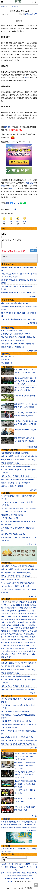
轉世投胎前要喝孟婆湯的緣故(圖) (13, 534)
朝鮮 (14, 625)
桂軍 (24, 648)
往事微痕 (10, 611)
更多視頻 (33, 816)
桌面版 (4, 864)
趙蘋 (28, 825)
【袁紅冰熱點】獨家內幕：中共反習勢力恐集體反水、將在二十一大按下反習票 (25, 381)
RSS (20, 870)
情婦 (6, 622)
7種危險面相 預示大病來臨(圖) (25, 430)
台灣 (21, 631)
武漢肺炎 (14, 602)
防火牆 (3, 637)
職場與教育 (27, 849)
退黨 (3, 613)
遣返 (19, 645)
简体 (32, 2)
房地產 (32, 628)
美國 (25, 616)
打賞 (26, 14)
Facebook (30, 867)
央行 (26, 625)
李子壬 (18, 828)
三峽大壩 (20, 608)
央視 (31, 642)
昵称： (4, 234)
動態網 (25, 875)
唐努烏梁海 (17, 640)
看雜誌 (29, 873)
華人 (9, 645)
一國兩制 (31, 622)
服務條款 (27, 864)
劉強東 (34, 631)
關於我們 (18, 864)
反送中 (33, 619)
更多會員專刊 (32, 351)
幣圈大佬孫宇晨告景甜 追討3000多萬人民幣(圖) (18, 744)
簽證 (23, 645)
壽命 (3, 657)
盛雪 (24, 825)
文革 (6, 657)
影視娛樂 (8, 851)
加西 (31, 878)
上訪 (17, 637)
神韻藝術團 (16, 873)
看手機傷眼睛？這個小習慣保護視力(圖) (15, 453)
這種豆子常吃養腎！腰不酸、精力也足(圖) (16, 483)
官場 (21, 622)
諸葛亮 (32, 651)
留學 (12, 645)
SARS (7, 642)
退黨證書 (20, 875)
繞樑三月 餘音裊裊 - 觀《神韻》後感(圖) (15, 303)
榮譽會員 (29, 183)
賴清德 (24, 602)
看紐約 (34, 873)
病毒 (26, 78)
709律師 (13, 637)
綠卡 (34, 645)
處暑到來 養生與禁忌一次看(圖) (12, 486)
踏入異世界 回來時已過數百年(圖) (13, 340)
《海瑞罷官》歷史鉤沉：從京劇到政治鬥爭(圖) (17, 344)
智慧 (13, 654)
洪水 (34, 608)
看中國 (25, 622)
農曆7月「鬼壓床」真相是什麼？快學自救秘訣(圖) (19, 456)
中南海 (21, 619)
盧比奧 (30, 602)
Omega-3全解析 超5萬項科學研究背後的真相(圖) (18, 460)
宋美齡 (7, 651)
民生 (3, 648)
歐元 (20, 628)
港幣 (27, 628)
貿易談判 (31, 616)
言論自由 (21, 642)
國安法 (27, 605)
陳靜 (12, 825)
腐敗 (10, 622)
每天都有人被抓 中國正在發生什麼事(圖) (15, 711)
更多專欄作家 (32, 830)
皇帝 (28, 651)
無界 (30, 875)
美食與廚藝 (5, 849)
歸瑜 (29, 822)
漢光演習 (12, 605)
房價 (6, 634)
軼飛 (32, 822)
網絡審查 (28, 637)
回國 (27, 645)
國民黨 (18, 605)
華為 (29, 613)
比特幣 (16, 628)
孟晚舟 (9, 616)
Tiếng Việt (22, 881)
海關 (16, 645)
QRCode (17, 203)
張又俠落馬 (5, 360)
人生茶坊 (13, 849)
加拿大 (18, 625)
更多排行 (33, 748)
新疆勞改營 (13, 642)
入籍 (30, 645)
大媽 (3, 634)
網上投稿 (22, 867)
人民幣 (11, 628)
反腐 (13, 622)
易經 (3, 654)
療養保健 (15, 7)
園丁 (21, 825)
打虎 (17, 622)
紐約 (16, 878)
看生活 (7, 7)
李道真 (24, 822)
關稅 (13, 616)
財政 (5, 631)
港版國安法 (27, 611)
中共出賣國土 (18, 611)
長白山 (24, 640)
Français (16, 881)
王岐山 (3, 616)
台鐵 (22, 605)
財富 (8, 631)
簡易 (15, 822)
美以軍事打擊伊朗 (7, 356)
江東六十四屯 (8, 640)
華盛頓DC (22, 878)
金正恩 (33, 613)
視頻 (4, 750)
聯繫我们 (13, 867)
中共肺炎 (4, 602)
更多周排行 (33, 596)
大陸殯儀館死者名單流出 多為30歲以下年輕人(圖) (18, 293)
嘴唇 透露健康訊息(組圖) (10, 463)
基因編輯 (32, 634)
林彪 (17, 651)
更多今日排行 (32, 544)
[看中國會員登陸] (19, 170)
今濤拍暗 (10, 822)
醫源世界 (7, 127)
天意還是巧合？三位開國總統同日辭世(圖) (16, 334)
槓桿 (33, 625)
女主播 (27, 642)
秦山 (31, 825)
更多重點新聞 (32, 447)
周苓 (8, 825)
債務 (30, 625)
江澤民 (11, 619)
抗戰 (27, 648)
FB (11, 625)
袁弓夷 (3, 611)
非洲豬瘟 (15, 634)
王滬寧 (5, 619)
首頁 (2, 7)
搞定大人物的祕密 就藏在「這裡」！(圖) (15, 476)
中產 (12, 631)
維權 (8, 637)
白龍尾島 (30, 640)
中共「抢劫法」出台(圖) (9, 518)
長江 (30, 608)
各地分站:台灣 (10, 878)
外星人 (33, 654)
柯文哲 (11, 613)
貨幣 (6, 628)
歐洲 (28, 878)
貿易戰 (32, 605)
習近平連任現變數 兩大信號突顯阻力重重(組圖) (18, 337)
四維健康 (24, 828)
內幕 (25, 619)
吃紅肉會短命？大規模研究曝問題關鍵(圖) (16, 466)
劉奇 (21, 651)
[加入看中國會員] (19, 165)
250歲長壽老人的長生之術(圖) (24, 396)
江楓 (13, 828)
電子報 (10, 864)
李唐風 (16, 825)
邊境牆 (17, 616)
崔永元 (16, 619)
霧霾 (27, 634)
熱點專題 (6, 354)
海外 (7, 648)
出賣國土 (13, 608)
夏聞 (5, 825)
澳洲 (16, 648)
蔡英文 (25, 631)
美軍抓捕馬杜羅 (6, 363)
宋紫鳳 (3, 822)
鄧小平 (13, 651)
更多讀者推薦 (32, 323)
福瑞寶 (13, 875)
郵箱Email (4, 857)
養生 (10, 657)
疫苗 (6, 613)
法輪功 (22, 637)
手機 (21, 654)
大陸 (20, 634)
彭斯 (22, 616)
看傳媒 (8, 875)
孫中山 (32, 648)
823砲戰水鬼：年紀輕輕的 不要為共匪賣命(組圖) (18, 319)
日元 (24, 628)
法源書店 (23, 873)
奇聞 (28, 654)
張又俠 (7, 608)
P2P (24, 634)
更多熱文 (33, 693)
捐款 (6, 867)
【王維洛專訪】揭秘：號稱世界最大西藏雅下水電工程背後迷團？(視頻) (25, 784)
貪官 (3, 622)
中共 (25, 613)
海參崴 (16, 631)
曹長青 (30, 828)
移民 (5, 645)
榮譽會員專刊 (8, 328)
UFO (22, 613)
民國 (20, 648)
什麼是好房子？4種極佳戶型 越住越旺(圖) (16, 721)
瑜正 (10, 828)
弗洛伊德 (17, 613)
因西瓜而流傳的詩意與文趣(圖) (12, 330)
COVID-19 (4, 605)
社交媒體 (6, 625)
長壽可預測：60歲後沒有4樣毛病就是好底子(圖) (18, 479)
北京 (29, 631)
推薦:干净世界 (6, 873)
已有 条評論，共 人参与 (11, 240)
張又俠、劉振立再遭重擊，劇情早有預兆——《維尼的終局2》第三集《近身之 (25, 775)
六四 (33, 611)
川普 (20, 602)
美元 (3, 628)
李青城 (5, 828)
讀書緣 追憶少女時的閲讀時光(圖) (13, 347)
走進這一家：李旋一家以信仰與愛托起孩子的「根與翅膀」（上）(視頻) (25, 765)
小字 (35, 14)
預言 (25, 654)
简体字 (10, 881)
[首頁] (18, 3)
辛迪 (34, 828)
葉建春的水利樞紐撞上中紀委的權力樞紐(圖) (17, 737)
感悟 (17, 654)
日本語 (29, 881)
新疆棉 (26, 608)
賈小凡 (19, 822)
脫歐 (23, 625)
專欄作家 (6, 819)
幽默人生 (8, 654)
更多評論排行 (32, 296)
